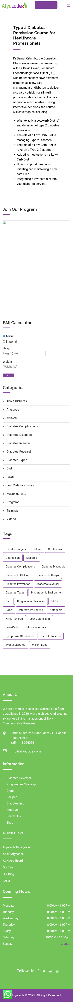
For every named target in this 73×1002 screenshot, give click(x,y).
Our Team (9, 867)
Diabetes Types (17, 460)
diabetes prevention (18, 584)
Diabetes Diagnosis (20, 435)
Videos (11, 519)
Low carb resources (20, 485)
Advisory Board (13, 860)
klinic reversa (14, 618)
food (9, 610)
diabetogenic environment (47, 592)
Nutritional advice (35, 627)
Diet (9, 468)
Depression (13, 557)
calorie (37, 549)
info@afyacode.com (14, 751)
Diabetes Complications (22, 426)
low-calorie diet (40, 618)
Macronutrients (16, 493)
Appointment (46, 5)
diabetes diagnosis (53, 566)
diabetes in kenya (48, 575)
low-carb (12, 627)
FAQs (10, 477)
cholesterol (55, 549)
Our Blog (8, 874)
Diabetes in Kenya (19, 443)
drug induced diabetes (31, 601)
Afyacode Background (17, 847)
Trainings (12, 510)
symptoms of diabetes (20, 636)
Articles (12, 418)
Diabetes (31, 557)
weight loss (39, 644)
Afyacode (13, 409)
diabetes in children (18, 575)
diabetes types (15, 592)
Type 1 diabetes (51, 636)
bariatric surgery (16, 549)
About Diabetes (17, 401)
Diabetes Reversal (19, 451)
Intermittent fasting (31, 610)
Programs (13, 502)
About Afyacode (13, 854)
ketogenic (56, 610)
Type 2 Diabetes (15, 644)
